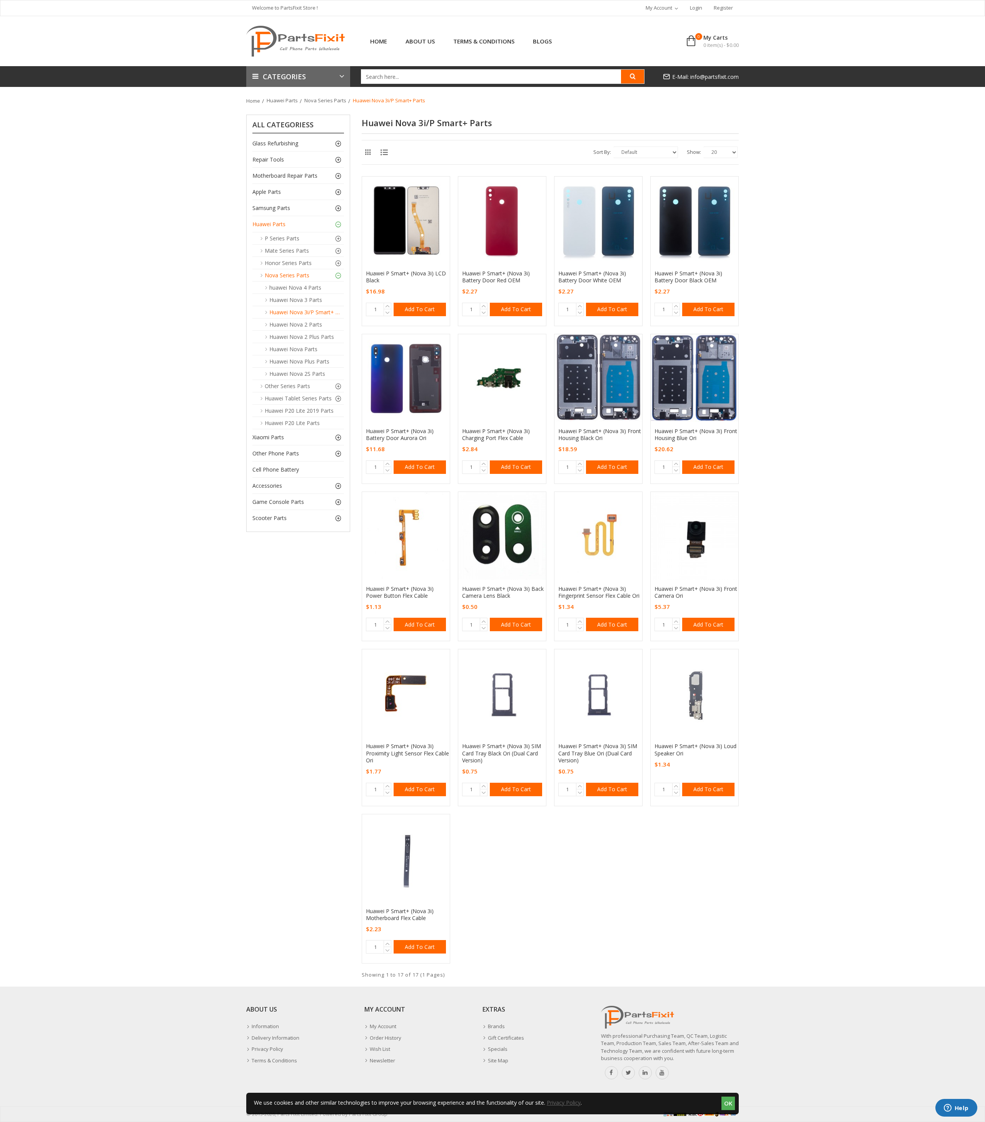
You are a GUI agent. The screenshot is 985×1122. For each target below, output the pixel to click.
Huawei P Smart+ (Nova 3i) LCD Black (406, 277)
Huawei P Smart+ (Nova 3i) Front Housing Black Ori (599, 435)
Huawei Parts (282, 100)
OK (728, 1103)
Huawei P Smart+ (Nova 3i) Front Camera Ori (695, 592)
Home (253, 100)
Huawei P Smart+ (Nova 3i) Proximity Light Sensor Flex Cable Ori (407, 753)
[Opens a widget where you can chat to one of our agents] (956, 1108)
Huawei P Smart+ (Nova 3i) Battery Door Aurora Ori (400, 435)
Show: (694, 151)
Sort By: (602, 151)
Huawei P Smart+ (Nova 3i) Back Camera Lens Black (503, 592)
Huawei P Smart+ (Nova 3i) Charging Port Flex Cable (496, 435)
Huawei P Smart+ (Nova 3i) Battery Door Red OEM (496, 277)
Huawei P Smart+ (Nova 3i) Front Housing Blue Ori (695, 435)
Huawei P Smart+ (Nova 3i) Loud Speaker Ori (695, 750)
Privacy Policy (564, 1102)
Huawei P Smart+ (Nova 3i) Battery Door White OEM (592, 277)
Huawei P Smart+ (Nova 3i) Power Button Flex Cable (400, 592)
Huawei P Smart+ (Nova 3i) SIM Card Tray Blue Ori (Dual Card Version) (597, 753)
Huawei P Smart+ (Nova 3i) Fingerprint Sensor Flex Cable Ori (598, 592)
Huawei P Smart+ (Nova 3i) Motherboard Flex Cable (400, 915)
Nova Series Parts (325, 100)
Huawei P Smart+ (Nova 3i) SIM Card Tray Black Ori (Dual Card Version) (501, 753)
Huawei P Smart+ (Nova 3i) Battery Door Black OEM (688, 277)
